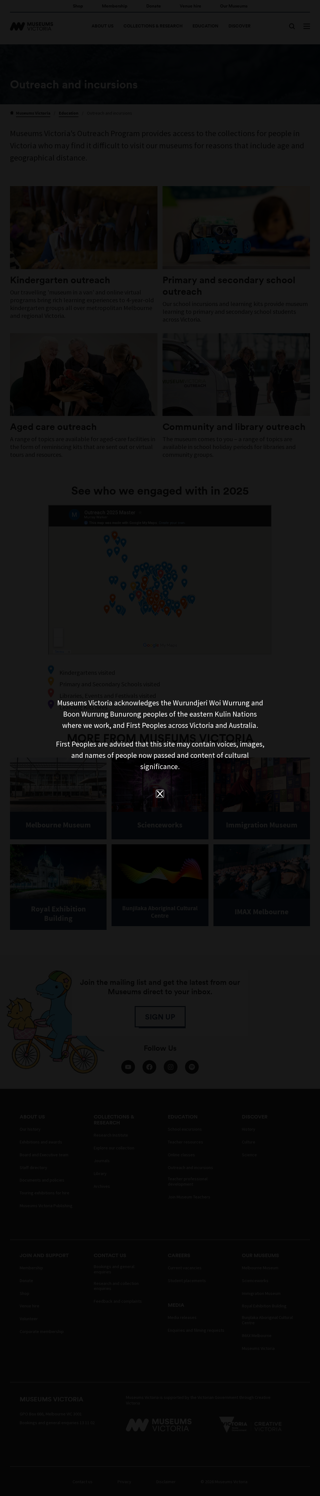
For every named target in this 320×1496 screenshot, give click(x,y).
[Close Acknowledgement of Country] (160, 793)
